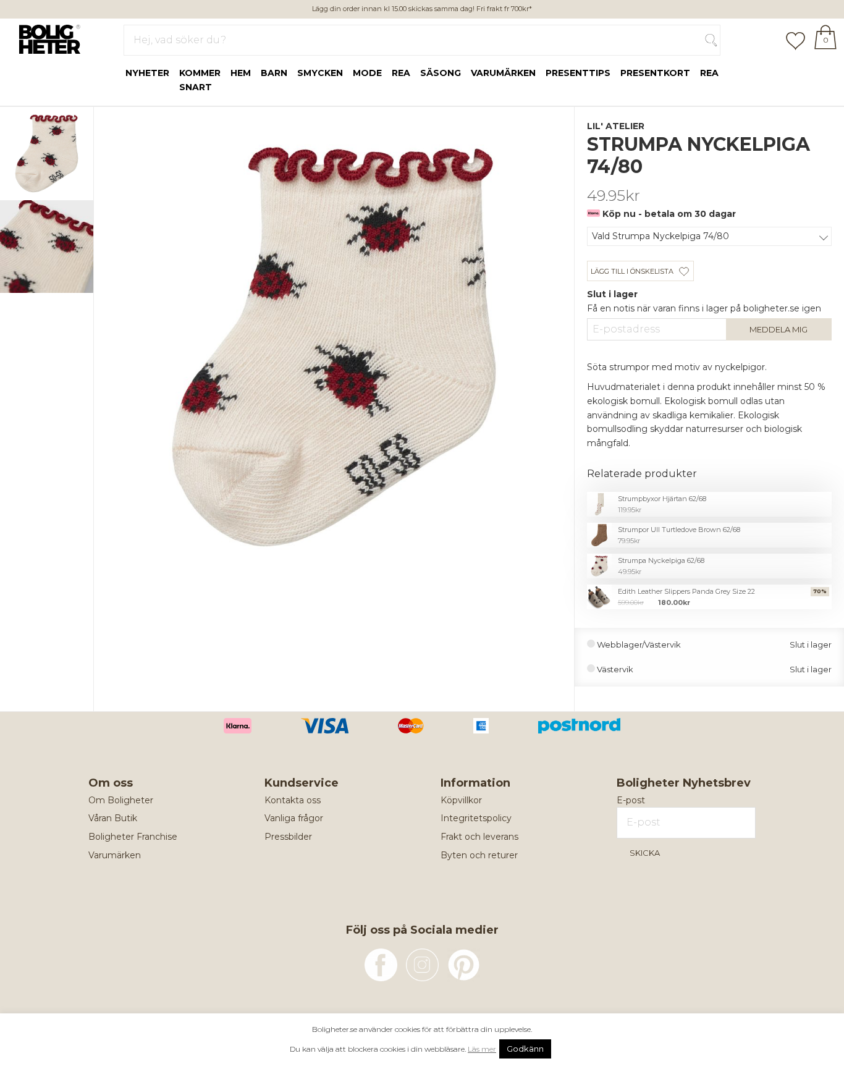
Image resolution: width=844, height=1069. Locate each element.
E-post (631, 800)
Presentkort (655, 72)
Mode (367, 72)
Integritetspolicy (476, 818)
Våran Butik (112, 818)
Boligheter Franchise (132, 836)
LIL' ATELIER (615, 126)
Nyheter (147, 72)
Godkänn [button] (525, 1049)
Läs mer (482, 1049)
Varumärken (503, 72)
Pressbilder (288, 836)
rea (401, 72)
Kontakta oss (292, 800)
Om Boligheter (120, 800)
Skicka (645, 853)
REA (709, 72)
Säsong (440, 72)
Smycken (320, 72)
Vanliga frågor (293, 818)
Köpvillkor (461, 800)
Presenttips (578, 72)
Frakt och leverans (479, 836)
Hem (240, 72)
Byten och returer (479, 855)
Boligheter (47, 38)
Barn (274, 72)
